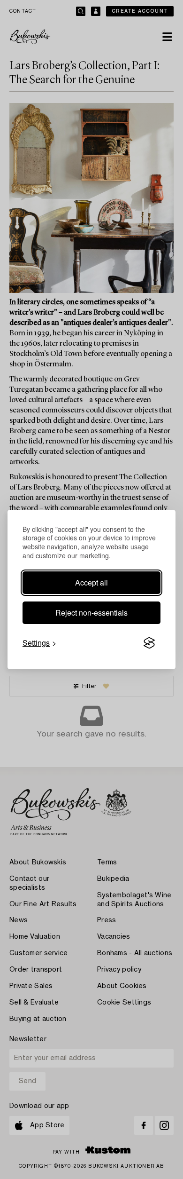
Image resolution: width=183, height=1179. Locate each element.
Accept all (91, 582)
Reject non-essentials (91, 612)
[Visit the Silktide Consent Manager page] (149, 643)
